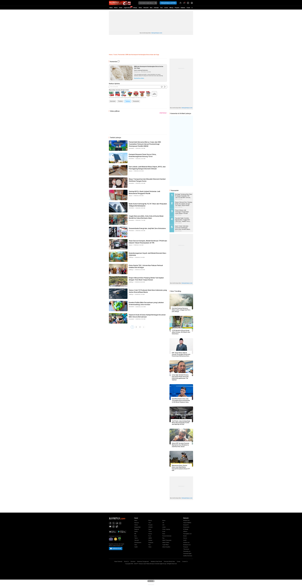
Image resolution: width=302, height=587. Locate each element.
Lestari (166, 8)
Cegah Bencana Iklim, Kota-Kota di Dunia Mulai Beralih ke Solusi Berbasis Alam (146, 217)
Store (163, 533)
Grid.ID (184, 540)
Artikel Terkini (165, 542)
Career (178, 561)
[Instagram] (120, 523)
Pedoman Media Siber (169, 561)
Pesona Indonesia (166, 536)
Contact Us (185, 561)
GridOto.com (186, 542)
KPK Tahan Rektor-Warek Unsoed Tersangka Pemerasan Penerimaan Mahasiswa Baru (181, 354)
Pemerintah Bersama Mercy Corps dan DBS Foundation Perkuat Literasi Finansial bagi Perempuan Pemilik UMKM (145, 144)
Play (163, 538)
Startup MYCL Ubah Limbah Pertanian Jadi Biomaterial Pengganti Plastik (144, 192)
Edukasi (183, 7)
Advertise (133, 561)
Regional (136, 529)
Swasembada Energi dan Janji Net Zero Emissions (147, 228)
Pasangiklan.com (187, 533)
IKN (135, 533)
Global (136, 525)
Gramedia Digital (187, 553)
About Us (126, 561)
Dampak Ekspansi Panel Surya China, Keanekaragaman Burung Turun (142, 155)
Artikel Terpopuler (166, 540)
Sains (135, 544)
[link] (188, 3)
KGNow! (185, 531)
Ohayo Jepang (166, 529)
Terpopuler (136, 101)
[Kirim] (165, 87)
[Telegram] (117, 523)
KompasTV (186, 525)
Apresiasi (112, 101)
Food (149, 536)
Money (171, 7)
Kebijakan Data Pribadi (156, 561)
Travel (188, 7)
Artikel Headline (166, 547)
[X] (113, 523)
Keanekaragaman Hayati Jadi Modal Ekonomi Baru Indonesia (147, 254)
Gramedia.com (186, 551)
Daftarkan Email (116, 548)
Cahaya (135, 7)
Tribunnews (186, 549)
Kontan (185, 536)
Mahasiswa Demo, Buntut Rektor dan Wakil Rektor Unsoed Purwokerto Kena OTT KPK (181, 468)
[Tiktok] (117, 526)
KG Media (185, 529)
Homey (150, 533)
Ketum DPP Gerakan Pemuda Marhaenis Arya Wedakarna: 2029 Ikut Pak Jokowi (180, 444)
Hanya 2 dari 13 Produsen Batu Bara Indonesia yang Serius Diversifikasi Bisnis (148, 291)
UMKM (150, 538)
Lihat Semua (162, 113)
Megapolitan (137, 527)
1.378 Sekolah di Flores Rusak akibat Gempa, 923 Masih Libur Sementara (181, 332)
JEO (163, 525)
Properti (177, 7)
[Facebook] (110, 523)
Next (143, 327)
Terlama (127, 101)
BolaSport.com (186, 544)
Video (149, 547)
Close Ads (150, 581)
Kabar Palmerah (118, 561)
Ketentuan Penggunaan (143, 561)
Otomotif (145, 7)
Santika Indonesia (187, 555)
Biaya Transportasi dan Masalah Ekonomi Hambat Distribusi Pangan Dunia (147, 180)
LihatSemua (154, 94)
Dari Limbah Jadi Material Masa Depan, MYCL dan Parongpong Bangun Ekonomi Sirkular (147, 168)
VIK (163, 522)
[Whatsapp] (113, 526)
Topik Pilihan (165, 544)
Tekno (140, 7)
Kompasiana (186, 527)
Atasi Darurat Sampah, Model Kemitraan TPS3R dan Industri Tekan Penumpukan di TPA (148, 242)
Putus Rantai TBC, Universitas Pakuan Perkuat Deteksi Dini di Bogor (146, 266)
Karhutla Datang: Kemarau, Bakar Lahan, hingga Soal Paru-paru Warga (181, 309)
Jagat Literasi (127, 7)
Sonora (185, 538)
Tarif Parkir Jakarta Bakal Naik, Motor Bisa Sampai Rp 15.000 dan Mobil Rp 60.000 (181, 422)
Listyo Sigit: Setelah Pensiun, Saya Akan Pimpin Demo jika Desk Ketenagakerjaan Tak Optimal (180, 377)
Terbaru (120, 101)
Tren (161, 7)
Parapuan (150, 542)
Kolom (116, 7)
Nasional (136, 522)
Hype (149, 529)
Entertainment (137, 542)
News (111, 7)
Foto (149, 544)
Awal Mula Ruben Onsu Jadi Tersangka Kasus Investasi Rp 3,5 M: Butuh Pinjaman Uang (181, 400)
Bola (151, 7)
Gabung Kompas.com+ (156, 32)
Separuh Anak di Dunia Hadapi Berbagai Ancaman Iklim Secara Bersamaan (147, 316)
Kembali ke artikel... (139, 78)
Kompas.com (186, 520)
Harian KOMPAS (187, 522)
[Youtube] (110, 526)
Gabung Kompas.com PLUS (168, 3)
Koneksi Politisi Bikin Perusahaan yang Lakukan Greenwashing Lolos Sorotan (146, 303)
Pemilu (136, 531)
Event (120, 7)
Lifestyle (156, 7)
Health (136, 547)
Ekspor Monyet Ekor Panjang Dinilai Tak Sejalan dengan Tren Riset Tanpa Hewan (146, 279)
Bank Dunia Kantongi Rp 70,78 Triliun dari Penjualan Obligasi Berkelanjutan (148, 205)
